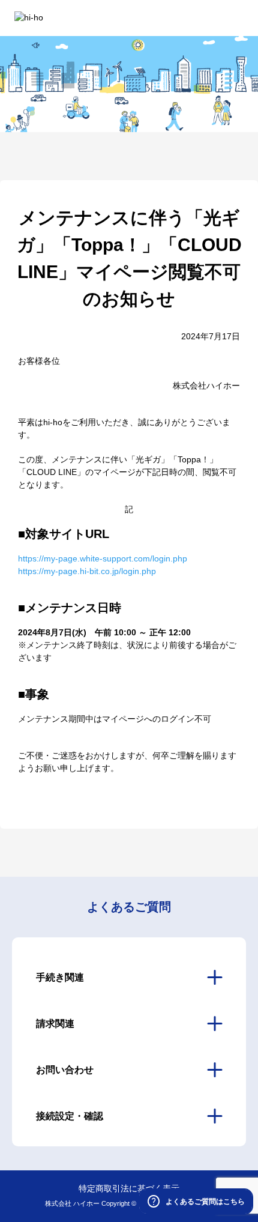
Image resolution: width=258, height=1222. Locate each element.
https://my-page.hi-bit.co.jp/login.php (87, 571)
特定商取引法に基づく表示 (129, 1188)
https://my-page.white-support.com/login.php (102, 558)
